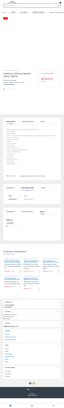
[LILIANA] (9, 94)
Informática (8, 373)
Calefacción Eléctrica (38, 12)
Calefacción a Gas (8, 258)
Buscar (58, 6)
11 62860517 (8, 307)
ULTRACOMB (8, 354)
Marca (43, 121)
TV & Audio (8, 371)
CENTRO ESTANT (9, 356)
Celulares (7, 376)
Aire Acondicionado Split (10, 276)
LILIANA (7, 348)
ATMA (6, 362)
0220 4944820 (9, 305)
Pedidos (7, 334)
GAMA (6, 359)
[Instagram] (32, 406)
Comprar (18, 271)
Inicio (4, 12)
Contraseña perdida (10, 339)
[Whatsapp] (53, 406)
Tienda (13, 12)
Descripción (10, 121)
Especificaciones (28, 121)
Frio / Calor (24, 12)
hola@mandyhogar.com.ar (11, 326)
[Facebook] (10, 406)
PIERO (6, 351)
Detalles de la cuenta (10, 337)
